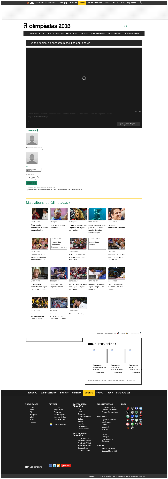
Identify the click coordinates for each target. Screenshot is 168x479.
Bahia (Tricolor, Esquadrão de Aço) (141, 408)
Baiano (80, 409)
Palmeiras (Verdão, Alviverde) (132, 424)
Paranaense (82, 426)
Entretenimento (49, 393)
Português (105, 437)
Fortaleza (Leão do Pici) (132, 420)
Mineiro (80, 421)
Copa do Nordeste (84, 416)
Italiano (104, 434)
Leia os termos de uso (32, 191)
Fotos (41, 33)
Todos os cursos (133, 343)
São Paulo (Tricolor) (141, 424)
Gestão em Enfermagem (116, 380)
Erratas (123, 333)
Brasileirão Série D (84, 446)
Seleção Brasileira (59, 425)
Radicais (33, 422)
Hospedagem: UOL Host (137, 476)
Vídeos (48, 33)
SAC (53, 3)
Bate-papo (64, 3)
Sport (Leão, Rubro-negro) (128, 428)
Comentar (32, 183)
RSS (58, 465)
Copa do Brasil (83, 448)
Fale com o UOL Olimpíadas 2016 (106, 333)
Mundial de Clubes (108, 448)
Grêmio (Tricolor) (141, 420)
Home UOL (32, 393)
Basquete (33, 415)
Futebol (32, 407)
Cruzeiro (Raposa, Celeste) (132, 416)
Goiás (136, 420)
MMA (32, 410)
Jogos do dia (58, 410)
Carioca (80, 412)
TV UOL (116, 3)
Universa (98, 3)
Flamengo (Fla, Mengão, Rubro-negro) (141, 416)
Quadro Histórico (115, 33)
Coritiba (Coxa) (128, 416)
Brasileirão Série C (84, 443)
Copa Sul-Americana (109, 410)
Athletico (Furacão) (128, 408)
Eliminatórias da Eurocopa (107, 440)
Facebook (34, 177)
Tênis (32, 419)
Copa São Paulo (84, 450)
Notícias (73, 3)
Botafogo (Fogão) (128, 412)
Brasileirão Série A (84, 438)
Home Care (131, 380)
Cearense (81, 414)
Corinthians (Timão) (141, 412)
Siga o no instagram (127, 124)
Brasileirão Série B (84, 441)
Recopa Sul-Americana (110, 412)
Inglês (104, 432)
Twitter (32, 179)
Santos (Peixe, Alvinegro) (136, 424)
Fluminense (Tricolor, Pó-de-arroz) (128, 420)
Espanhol (105, 427)
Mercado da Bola (60, 417)
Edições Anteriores (133, 33)
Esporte (81, 3)
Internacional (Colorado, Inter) (128, 424)
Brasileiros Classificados (77, 33)
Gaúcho (81, 419)
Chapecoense (136, 412)
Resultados (58, 412)
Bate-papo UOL (123, 393)
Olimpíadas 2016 (49, 26)
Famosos (107, 3)
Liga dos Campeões (109, 420)
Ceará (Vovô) (132, 412)
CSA (136, 416)
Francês (105, 429)
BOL (123, 3)
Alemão (104, 424)
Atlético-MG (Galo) (132, 408)
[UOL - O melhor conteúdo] (30, 3)
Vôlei (32, 417)
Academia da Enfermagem (97, 380)
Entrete (90, 3)
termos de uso (51, 187)
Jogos (110, 393)
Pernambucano (83, 429)
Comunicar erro (134, 333)
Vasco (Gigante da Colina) (132, 428)
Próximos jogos (59, 415)
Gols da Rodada (59, 419)
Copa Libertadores (108, 407)
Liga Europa (106, 422)
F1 (31, 412)
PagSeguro (131, 3)
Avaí (136, 408)
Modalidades (58, 33)
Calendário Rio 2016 (98, 33)
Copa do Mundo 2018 (109, 451)
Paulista (81, 424)
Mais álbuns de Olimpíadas (47, 203)
